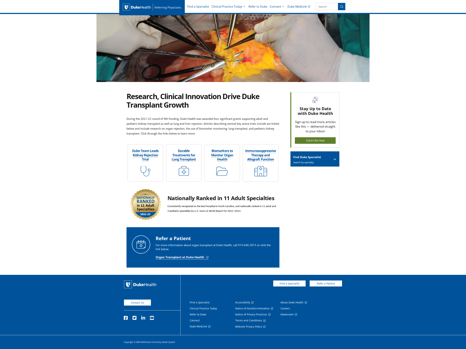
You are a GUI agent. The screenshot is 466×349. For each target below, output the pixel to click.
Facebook (126, 317)
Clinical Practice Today (227, 7)
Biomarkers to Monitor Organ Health (222, 155)
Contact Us (137, 302)
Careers (285, 308)
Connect (275, 7)
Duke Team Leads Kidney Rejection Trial (145, 155)
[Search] (341, 6)
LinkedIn (143, 317)
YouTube (152, 317)
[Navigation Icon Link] (145, 174)
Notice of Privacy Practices (251, 314)
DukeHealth (140, 284)
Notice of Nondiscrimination (252, 308)
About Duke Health (292, 302)
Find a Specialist (198, 7)
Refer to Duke (257, 7)
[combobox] (326, 6)
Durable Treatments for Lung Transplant (184, 155)
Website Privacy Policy (248, 326)
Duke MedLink (297, 7)
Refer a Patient (326, 283)
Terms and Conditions (248, 320)
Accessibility (242, 302)
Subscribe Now (315, 140)
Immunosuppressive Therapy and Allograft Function (260, 155)
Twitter (134, 317)
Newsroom (287, 314)
